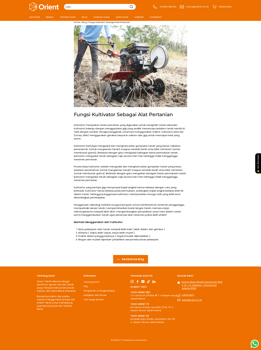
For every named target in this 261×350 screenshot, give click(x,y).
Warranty (156, 17)
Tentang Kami (68, 17)
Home (77, 22)
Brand (50, 17)
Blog (85, 17)
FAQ (86, 286)
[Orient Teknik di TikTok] (148, 281)
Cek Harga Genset (94, 299)
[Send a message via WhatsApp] (254, 343)
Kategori (34, 17)
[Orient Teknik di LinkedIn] (153, 281)
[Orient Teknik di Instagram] (132, 281)
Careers (139, 17)
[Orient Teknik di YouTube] (143, 281)
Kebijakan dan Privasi (95, 295)
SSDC (134, 343)
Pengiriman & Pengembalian (99, 290)
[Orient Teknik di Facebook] (137, 281)
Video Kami (122, 17)
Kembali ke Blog (132, 259)
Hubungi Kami (102, 17)
